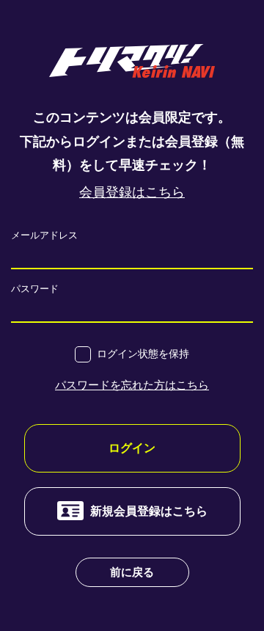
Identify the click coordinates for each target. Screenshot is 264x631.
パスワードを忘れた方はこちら (132, 385)
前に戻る (132, 572)
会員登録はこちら (132, 192)
